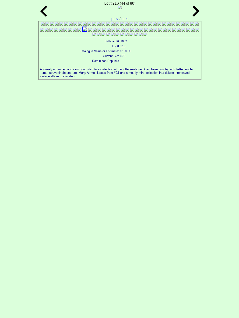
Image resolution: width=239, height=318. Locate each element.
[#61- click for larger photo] (165, 30)
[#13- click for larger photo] (99, 24)
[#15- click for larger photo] (108, 24)
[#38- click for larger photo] (56, 30)
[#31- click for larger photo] (183, 24)
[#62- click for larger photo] (169, 30)
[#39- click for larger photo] (61, 30)
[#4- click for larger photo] (57, 24)
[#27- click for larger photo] (164, 24)
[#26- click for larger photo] (159, 24)
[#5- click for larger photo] (61, 24)
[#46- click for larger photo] (95, 30)
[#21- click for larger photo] (136, 24)
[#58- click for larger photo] (151, 30)
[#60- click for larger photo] (160, 30)
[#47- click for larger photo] (99, 30)
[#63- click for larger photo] (174, 30)
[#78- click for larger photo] (136, 35)
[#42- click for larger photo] (75, 30)
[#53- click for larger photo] (127, 30)
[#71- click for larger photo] (103, 35)
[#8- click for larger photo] (75, 24)
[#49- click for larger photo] (109, 30)
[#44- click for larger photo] (84, 30)
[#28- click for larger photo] (169, 24)
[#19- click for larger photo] (127, 24)
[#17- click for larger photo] (117, 24)
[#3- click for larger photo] (52, 24)
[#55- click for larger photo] (137, 30)
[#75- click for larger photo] (122, 35)
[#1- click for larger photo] (43, 24)
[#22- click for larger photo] (141, 24)
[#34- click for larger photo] (197, 24)
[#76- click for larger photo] (127, 35)
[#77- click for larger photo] (131, 35)
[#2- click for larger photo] (47, 24)
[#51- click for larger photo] (118, 30)
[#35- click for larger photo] (42, 30)
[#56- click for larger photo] (141, 30)
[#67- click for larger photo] (193, 30)
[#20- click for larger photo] (131, 24)
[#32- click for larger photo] (187, 24)
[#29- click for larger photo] (173, 24)
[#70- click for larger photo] (99, 35)
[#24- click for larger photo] (150, 24)
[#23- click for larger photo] (145, 24)
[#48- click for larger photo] (104, 30)
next (124, 19)
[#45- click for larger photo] (90, 30)
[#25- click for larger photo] (155, 24)
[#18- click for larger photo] (122, 24)
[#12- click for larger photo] (94, 24)
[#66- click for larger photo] (188, 30)
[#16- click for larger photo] (113, 24)
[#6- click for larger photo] (66, 24)
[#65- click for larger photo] (183, 30)
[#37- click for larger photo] (51, 30)
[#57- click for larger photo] (146, 30)
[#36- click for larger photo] (47, 30)
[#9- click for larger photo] (80, 24)
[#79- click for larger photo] (141, 35)
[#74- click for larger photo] (117, 35)
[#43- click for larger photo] (79, 30)
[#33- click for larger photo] (192, 24)
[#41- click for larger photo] (70, 30)
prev (115, 19)
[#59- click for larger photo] (155, 30)
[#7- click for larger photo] (71, 24)
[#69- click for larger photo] (94, 35)
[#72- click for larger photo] (108, 35)
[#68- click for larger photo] (197, 30)
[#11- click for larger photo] (89, 24)
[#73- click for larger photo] (113, 35)
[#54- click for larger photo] (132, 30)
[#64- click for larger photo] (179, 30)
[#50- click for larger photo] (113, 30)
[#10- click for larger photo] (85, 24)
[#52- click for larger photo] (123, 30)
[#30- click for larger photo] (178, 24)
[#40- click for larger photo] (65, 30)
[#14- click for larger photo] (103, 24)
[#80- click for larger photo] (145, 35)
